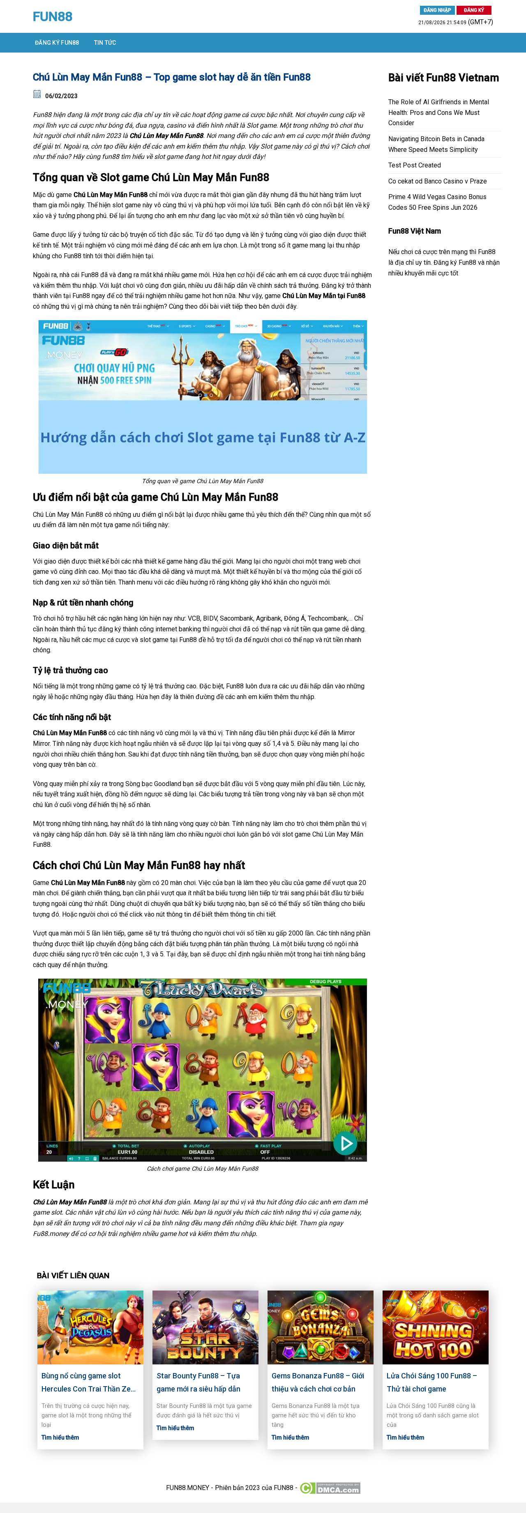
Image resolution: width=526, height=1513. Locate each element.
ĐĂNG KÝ (474, 10)
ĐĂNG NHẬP (437, 10)
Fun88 (42, 115)
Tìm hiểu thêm (60, 1437)
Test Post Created (414, 165)
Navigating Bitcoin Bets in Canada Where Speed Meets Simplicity (436, 144)
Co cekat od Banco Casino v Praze (437, 181)
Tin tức (105, 42)
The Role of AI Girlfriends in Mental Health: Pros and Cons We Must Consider (438, 112)
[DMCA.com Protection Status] (329, 1487)
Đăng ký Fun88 (57, 42)
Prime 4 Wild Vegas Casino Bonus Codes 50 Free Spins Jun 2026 (437, 202)
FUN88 (52, 16)
